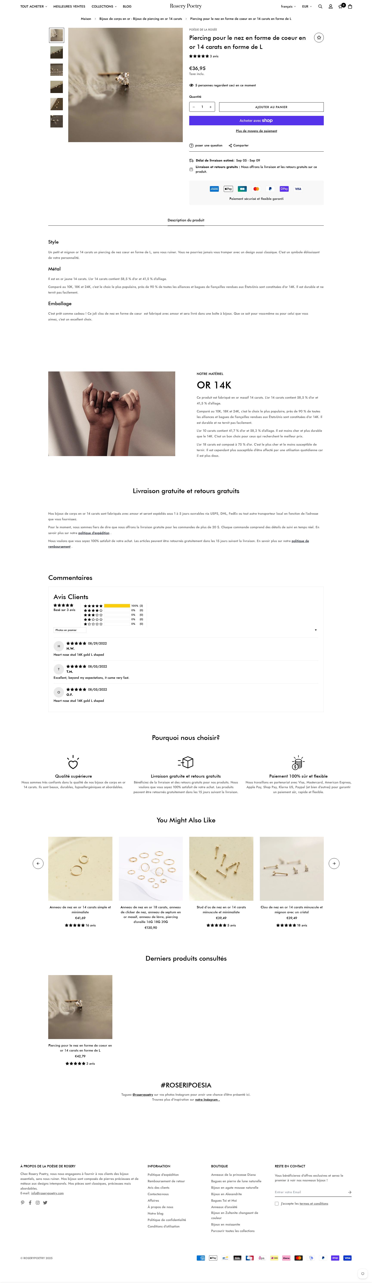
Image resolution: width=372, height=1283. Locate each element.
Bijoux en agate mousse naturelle (234, 1187)
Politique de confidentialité (167, 1220)
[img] (77, 643)
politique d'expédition (93, 533)
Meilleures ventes (69, 6)
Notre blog (155, 1213)
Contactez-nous (158, 1194)
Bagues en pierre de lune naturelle (236, 1181)
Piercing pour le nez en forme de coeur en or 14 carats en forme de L (80, 1048)
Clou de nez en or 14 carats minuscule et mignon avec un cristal (292, 909)
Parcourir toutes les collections (232, 1231)
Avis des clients (158, 1187)
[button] (199, 56)
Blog (127, 6)
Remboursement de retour (166, 1181)
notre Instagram (206, 1099)
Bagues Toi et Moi (224, 1200)
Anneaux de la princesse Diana (233, 1174)
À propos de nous (160, 1207)
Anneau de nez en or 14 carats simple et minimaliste (80, 909)
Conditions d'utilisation (164, 1226)
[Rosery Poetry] (186, 6)
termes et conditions (314, 1203)
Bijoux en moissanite (225, 1224)
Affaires (153, 1200)
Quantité (195, 96)
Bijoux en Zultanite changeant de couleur (234, 1215)
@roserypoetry (143, 1094)
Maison (86, 18)
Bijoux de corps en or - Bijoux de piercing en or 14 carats (140, 18)
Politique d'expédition (163, 1174)
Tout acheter (32, 6)
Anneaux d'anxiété (224, 1207)
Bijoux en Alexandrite (226, 1194)
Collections (102, 6)
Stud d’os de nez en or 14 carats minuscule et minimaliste (221, 909)
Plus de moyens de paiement (256, 131)
